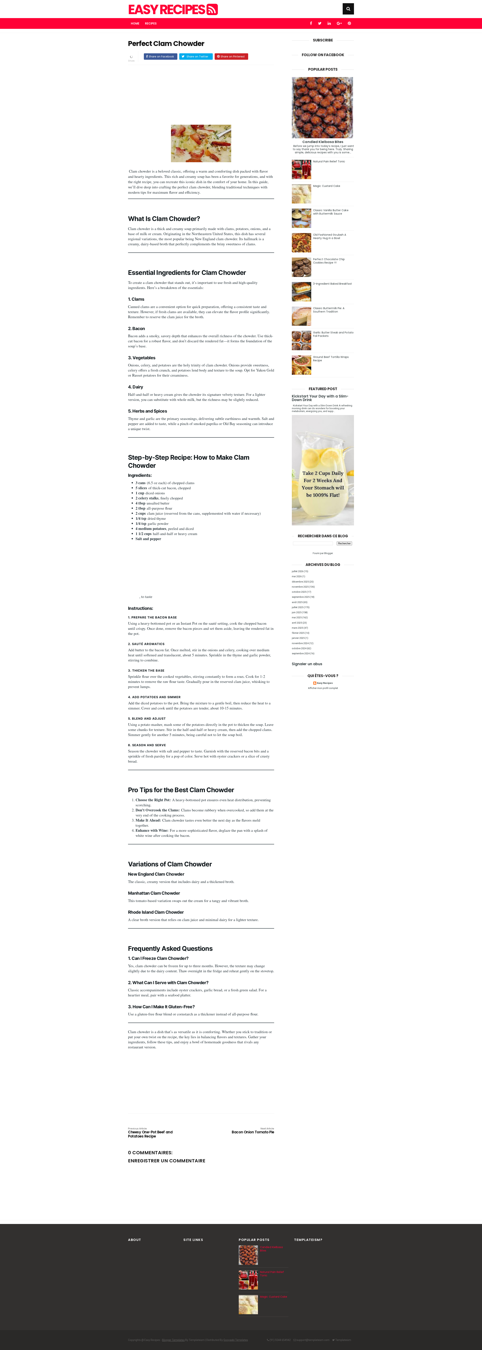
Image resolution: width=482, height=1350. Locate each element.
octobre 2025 (299, 591)
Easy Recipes (167, 10)
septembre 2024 (301, 653)
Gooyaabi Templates (235, 1340)
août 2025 (297, 602)
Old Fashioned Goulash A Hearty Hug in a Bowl (329, 236)
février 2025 (298, 632)
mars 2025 (297, 627)
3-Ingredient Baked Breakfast (332, 284)
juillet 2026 (297, 571)
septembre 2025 (301, 596)
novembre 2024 (300, 643)
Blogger (328, 553)
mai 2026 (297, 576)
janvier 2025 (298, 638)
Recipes (151, 23)
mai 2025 (297, 617)
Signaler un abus (307, 664)
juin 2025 (296, 612)
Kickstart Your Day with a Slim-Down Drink (320, 398)
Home (135, 23)
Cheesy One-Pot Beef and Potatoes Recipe (150, 1133)
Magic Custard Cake (326, 186)
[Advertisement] (201, 94)
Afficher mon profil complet (323, 688)
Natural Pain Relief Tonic (329, 161)
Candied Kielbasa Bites (322, 141)
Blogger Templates (173, 1340)
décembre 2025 (300, 581)
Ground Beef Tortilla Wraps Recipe (331, 358)
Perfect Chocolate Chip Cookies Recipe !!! (329, 260)
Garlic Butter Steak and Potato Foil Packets (333, 334)
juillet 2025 (297, 607)
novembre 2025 (300, 586)
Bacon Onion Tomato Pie (253, 1131)
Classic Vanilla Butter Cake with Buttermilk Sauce (331, 212)
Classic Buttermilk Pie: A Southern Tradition (329, 309)
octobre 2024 (299, 648)
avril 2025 (297, 622)
